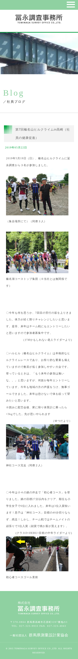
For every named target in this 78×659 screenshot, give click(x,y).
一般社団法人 (39, 635)
